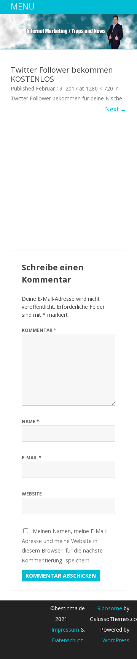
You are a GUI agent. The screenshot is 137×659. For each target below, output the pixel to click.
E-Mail (31, 457)
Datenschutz (67, 640)
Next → (115, 109)
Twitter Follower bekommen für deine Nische (66, 98)
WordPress (115, 640)
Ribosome (109, 608)
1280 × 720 (99, 88)
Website (32, 494)
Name (30, 421)
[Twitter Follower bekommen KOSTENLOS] (68, 182)
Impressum (65, 629)
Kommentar (39, 330)
